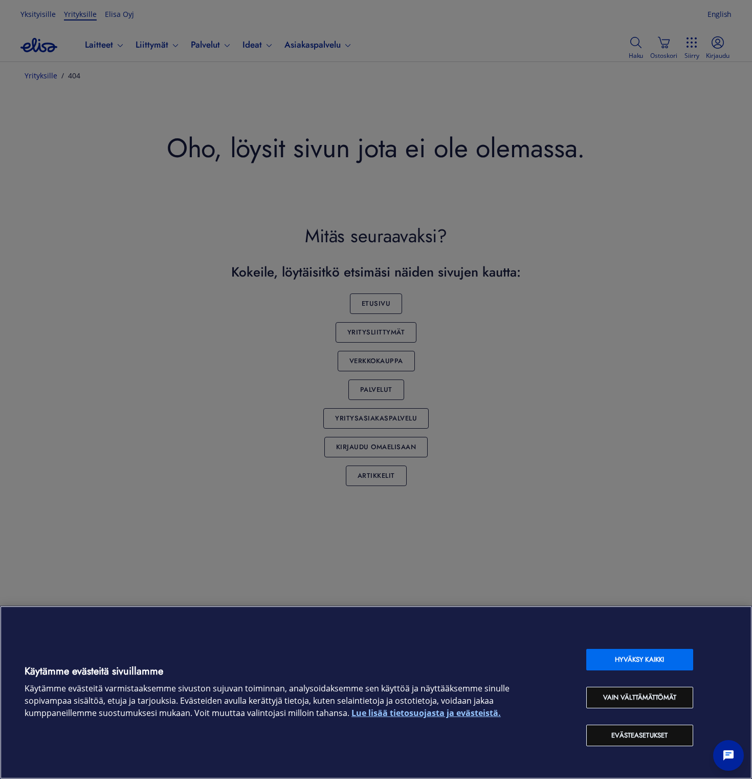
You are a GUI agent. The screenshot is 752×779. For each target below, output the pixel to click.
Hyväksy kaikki (639, 659)
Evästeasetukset (639, 735)
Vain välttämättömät (639, 697)
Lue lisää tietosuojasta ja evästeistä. (426, 713)
